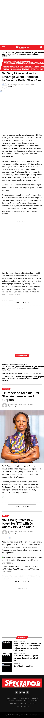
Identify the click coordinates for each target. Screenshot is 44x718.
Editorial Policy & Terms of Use (23, 704)
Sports (35, 698)
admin (12, 86)
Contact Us (35, 701)
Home (8, 698)
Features (10, 701)
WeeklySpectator (15, 406)
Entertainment (24, 698)
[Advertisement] (22, 22)
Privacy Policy (23, 706)
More (26, 701)
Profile (19, 701)
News (14, 698)
